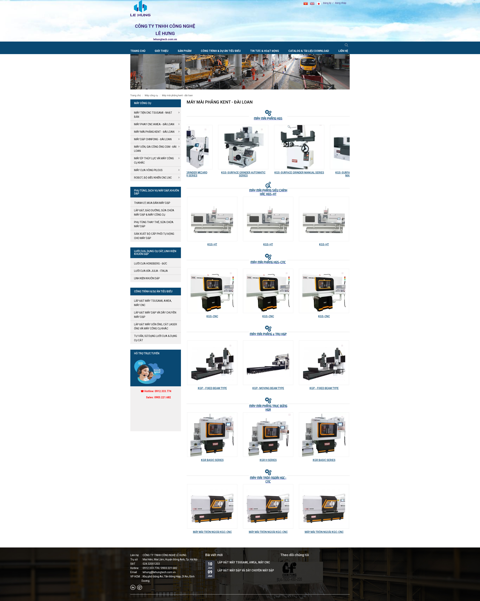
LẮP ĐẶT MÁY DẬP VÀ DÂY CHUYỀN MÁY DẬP (246, 570)
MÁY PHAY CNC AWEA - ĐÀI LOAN (154, 124)
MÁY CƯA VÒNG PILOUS (148, 170)
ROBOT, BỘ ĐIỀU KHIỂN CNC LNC (153, 177)
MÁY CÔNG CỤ (151, 95)
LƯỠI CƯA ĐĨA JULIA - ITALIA (151, 270)
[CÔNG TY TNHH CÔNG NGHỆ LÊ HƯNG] (140, 8)
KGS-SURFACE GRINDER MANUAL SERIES (268, 172)
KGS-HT (212, 244)
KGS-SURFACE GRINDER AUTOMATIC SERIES (212, 174)
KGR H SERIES (212, 460)
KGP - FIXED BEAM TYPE (268, 388)
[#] (149, 371)
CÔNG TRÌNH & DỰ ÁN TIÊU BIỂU (221, 50)
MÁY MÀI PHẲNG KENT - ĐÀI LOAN (177, 95)
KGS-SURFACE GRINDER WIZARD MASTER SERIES (324, 174)
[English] (313, 3)
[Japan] (319, 3)
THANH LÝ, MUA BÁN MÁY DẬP (152, 202)
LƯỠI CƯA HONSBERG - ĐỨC (150, 263)
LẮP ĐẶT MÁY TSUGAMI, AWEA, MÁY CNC (244, 562)
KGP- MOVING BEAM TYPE (212, 388)
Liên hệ (343, 50)
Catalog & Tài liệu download (308, 50)
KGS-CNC (212, 316)
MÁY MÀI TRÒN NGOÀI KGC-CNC (212, 531)
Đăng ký (327, 3)
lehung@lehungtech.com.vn (159, 572)
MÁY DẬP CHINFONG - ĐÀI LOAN (153, 139)
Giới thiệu (161, 50)
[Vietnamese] (306, 3)
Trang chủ (137, 50)
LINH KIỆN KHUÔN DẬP (147, 278)
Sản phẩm (184, 50)
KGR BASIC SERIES (268, 460)
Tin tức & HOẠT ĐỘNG (264, 50)
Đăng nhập (340, 3)
